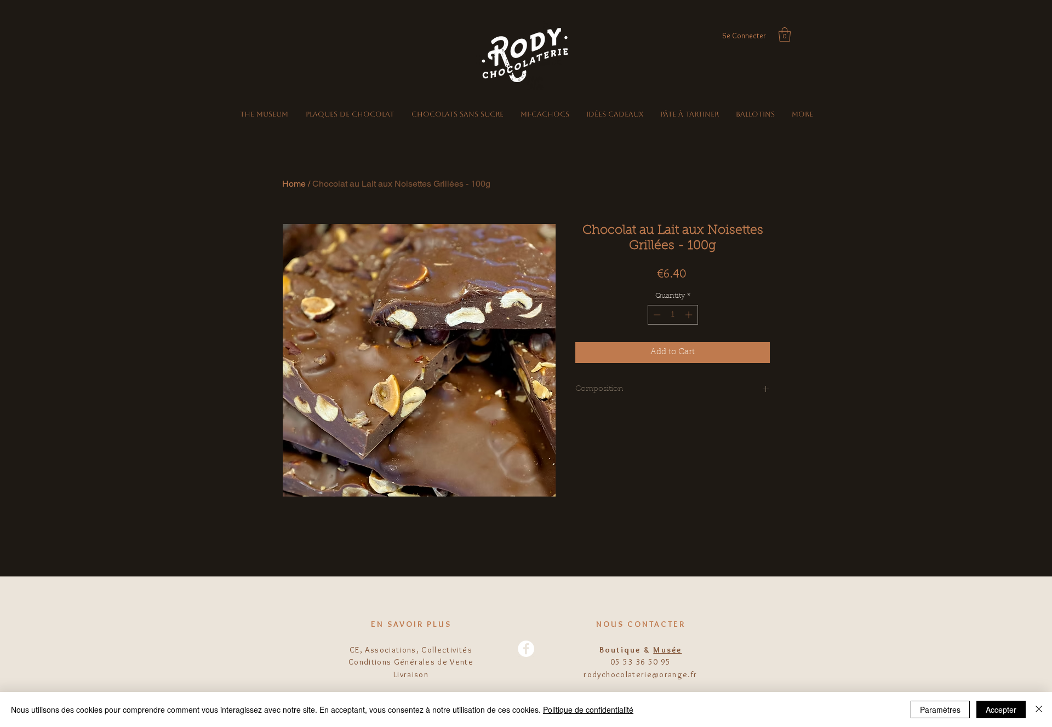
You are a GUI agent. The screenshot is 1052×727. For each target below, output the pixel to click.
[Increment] (689, 314)
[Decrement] (655, 314)
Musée (667, 650)
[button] (785, 34)
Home (294, 183)
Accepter (1001, 709)
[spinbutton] (672, 314)
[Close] (1038, 709)
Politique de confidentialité (588, 709)
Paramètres (940, 709)
